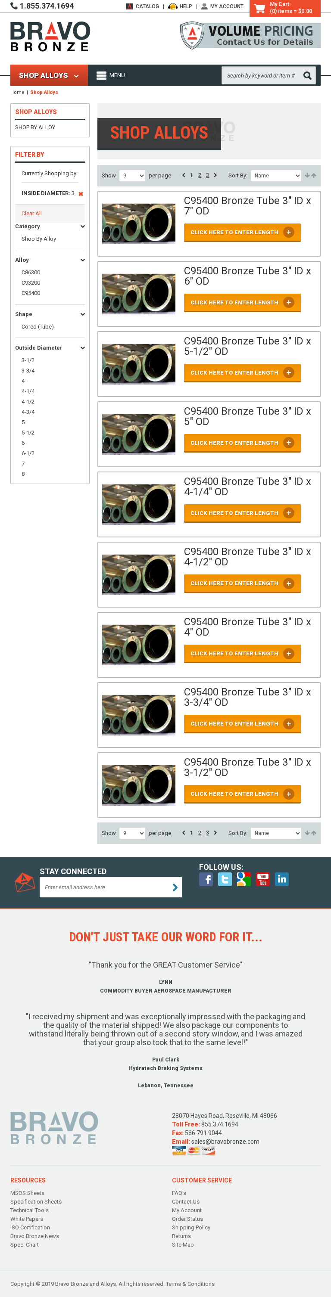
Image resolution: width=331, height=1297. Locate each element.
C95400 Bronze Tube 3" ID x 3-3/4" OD (247, 697)
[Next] (215, 175)
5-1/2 (28, 432)
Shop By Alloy (35, 127)
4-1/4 (28, 391)
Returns (181, 1236)
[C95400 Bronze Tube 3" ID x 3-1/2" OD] (138, 785)
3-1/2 (28, 360)
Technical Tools (29, 1210)
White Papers (26, 1219)
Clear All (32, 213)
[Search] (307, 75)
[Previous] (183, 175)
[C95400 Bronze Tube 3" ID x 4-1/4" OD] (138, 504)
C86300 (31, 272)
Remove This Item (80, 195)
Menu (117, 75)
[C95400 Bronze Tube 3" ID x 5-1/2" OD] (138, 364)
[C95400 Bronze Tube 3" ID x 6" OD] (138, 294)
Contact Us (186, 1201)
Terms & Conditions (190, 1284)
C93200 (31, 282)
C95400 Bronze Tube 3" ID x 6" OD (247, 276)
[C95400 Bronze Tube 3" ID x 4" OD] (138, 645)
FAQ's (179, 1193)
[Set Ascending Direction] (306, 175)
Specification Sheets (36, 1201)
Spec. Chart (24, 1244)
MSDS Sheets (27, 1193)
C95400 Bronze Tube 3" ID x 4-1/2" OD (247, 557)
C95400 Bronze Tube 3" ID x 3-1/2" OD (247, 767)
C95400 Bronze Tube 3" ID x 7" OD (247, 206)
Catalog (147, 6)
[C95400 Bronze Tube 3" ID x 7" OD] (138, 223)
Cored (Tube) (38, 326)
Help (186, 6)
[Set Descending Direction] (313, 175)
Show (109, 175)
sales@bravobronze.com (225, 1141)
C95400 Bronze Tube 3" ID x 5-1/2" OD (247, 346)
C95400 (31, 293)
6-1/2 (28, 453)
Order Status (187, 1219)
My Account (227, 6)
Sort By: (237, 175)
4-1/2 (28, 401)
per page (160, 175)
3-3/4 (28, 370)
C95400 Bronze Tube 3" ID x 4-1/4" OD (247, 486)
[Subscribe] (175, 887)
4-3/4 (28, 412)
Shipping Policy (191, 1227)
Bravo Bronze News (34, 1236)
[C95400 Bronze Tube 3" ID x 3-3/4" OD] (138, 715)
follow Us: (221, 867)
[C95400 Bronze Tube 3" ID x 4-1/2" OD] (138, 574)
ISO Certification (30, 1227)
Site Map (183, 1244)
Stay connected (73, 871)
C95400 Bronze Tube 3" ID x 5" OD (247, 416)
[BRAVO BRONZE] (50, 36)
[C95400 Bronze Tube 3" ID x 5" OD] (138, 434)
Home (17, 92)
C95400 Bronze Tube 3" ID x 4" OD (247, 627)
